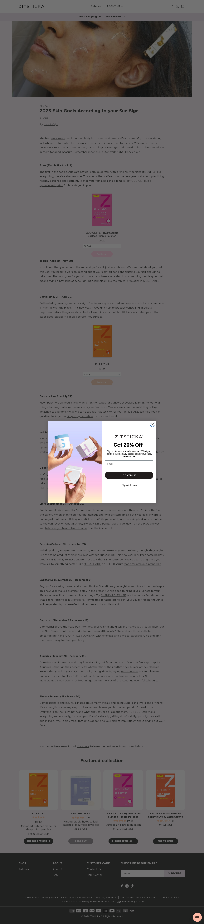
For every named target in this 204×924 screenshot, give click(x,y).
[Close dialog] (152, 424)
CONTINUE (129, 475)
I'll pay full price (129, 485)
